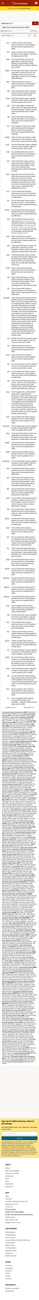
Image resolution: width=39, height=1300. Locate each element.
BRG (8, 82)
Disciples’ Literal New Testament (21, 758)
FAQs (7, 1196)
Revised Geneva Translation (20, 1019)
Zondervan (9, 1253)
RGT (8, 622)
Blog (7, 1181)
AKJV (8, 355)
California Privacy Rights (14, 1212)
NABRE (7, 443)
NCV (8, 478)
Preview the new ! (19, 8)
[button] (36, 3)
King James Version (27, 847)
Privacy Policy (24, 1154)
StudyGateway (10, 1235)
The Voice (21, 1048)
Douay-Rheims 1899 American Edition (18, 768)
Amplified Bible (24, 717)
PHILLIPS (6, 298)
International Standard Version (26, 832)
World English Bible (19, 1053)
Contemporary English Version (19, 750)
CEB (8, 106)
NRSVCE (7, 587)
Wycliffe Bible (15, 1060)
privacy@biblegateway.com (11, 1155)
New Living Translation (12, 960)
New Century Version (9, 926)
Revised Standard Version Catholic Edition (15, 1031)
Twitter (7, 1276)
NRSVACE (6, 578)
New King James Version (24, 952)
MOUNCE (6, 426)
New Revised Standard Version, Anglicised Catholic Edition (18, 982)
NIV (8, 509)
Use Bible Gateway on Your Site (16, 1201)
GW (8, 246)
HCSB (8, 268)
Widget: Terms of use (12, 1222)
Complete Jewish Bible (24, 746)
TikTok (7, 1273)
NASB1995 (6, 461)
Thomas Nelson (10, 1248)
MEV (8, 417)
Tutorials (8, 1199)
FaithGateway (10, 1232)
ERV (8, 161)
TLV (8, 650)
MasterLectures (11, 1256)
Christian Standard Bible (21, 733)
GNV (8, 236)
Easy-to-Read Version (26, 770)
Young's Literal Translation (15, 1062)
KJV (8, 346)
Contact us (9, 1207)
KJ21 (8, 43)
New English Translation (23, 930)
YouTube (8, 1279)
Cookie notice (10, 1217)
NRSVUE (7, 596)
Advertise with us (11, 1204)
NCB (8, 468)
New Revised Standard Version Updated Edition (17, 1002)
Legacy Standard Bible (9, 854)
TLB (8, 381)
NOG (8, 433)
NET (8, 489)
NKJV (8, 528)
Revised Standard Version (10, 1022)
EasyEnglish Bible (7, 774)
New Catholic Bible (15, 923)
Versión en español (12, 1288)
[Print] (34, 35)
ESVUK (7, 210)
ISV (8, 288)
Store (7, 1179)
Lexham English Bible (9, 863)
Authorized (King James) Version (22, 849)
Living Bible (16, 866)
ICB (8, 277)
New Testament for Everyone (11, 1010)
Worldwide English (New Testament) (23, 1056)
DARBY (7, 137)
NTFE (8, 606)
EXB (8, 219)
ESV (8, 201)
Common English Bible (9, 745)
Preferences (9, 1291)
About (7, 1168)
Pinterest (8, 1271)
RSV (8, 631)
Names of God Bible (8, 890)
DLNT (8, 144)
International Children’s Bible (22, 827)
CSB (8, 91)
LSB (8, 364)
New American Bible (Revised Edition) (14, 894)
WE (8, 676)
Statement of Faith (12, 1173)
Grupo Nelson (10, 1243)
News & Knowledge (12, 1171)
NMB (8, 559)
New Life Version (28, 957)
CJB (8, 117)
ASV (8, 52)
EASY (8, 174)
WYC (8, 689)
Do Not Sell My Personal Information (19, 1215)
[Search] (35, 23)
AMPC (7, 71)
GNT (8, 255)
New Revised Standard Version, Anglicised (17, 971)
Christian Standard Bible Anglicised (20, 741)
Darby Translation (18, 755)
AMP (8, 59)
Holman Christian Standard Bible (23, 822)
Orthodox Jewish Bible (13, 1015)
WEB (8, 668)
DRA (8, 152)
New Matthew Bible (25, 967)
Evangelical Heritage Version (18, 779)
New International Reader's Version (13, 935)
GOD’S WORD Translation (19, 810)
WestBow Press (10, 1251)
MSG (8, 392)
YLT (8, 698)
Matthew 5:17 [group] (8, 35)
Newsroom (9, 1184)
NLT (8, 548)
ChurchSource (10, 1237)
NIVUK (7, 519)
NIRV (8, 498)
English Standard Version (10, 784)
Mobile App (9, 1176)
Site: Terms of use (11, 1220)
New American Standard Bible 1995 (18, 917)
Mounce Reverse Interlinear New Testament (18, 881)
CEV (8, 126)
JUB (8, 338)
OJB (8, 615)
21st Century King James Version (12, 712)
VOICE (7, 657)
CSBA (8, 98)
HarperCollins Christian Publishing (17, 1240)
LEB (8, 371)
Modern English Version (23, 875)
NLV (8, 537)
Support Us (9, 1186)
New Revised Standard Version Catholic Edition (17, 992)
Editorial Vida (10, 1245)
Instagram (9, 1268)
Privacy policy (10, 1209)
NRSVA (7, 569)
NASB (8, 452)
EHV (8, 191)
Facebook (8, 1265)
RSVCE (7, 641)
